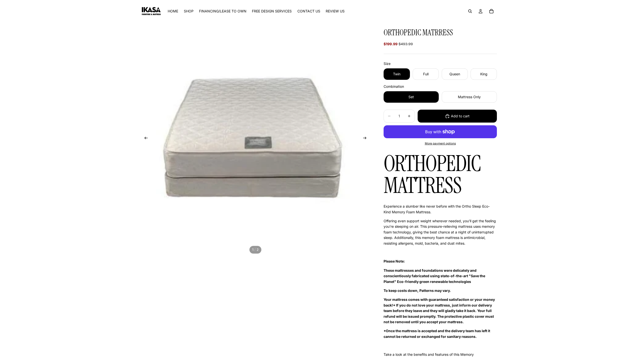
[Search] (470, 11)
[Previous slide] (144, 138)
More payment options (440, 143)
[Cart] (491, 11)
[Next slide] (366, 138)
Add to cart (460, 116)
